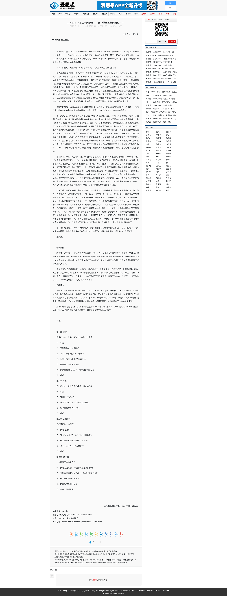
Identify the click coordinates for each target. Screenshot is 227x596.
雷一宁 (148, 172)
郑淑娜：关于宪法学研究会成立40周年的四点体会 (164, 99)
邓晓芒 (168, 156)
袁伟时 (148, 166)
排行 (174, 14)
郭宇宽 (158, 144)
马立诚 (168, 144)
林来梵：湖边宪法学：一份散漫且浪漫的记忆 (162, 59)
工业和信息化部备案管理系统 (113, 593)
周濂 (147, 156)
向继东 (168, 147)
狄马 (167, 163)
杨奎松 (158, 153)
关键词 (152, 14)
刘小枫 (158, 169)
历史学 (128, 14)
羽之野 (168, 187)
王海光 (168, 153)
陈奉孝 (158, 159)
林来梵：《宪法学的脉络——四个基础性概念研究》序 (166, 82)
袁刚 (157, 181)
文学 (120, 14)
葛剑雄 (148, 178)
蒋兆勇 (168, 172)
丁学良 (158, 135)
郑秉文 (148, 187)
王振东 (158, 163)
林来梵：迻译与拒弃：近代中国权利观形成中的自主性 (166, 72)
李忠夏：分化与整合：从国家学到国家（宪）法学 (164, 118)
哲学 (136, 14)
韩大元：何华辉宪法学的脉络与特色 (159, 95)
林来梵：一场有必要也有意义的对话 (159, 65)
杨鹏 (157, 156)
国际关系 (86, 14)
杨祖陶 (148, 147)
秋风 (147, 169)
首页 (53, 14)
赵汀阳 (148, 150)
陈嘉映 (168, 138)
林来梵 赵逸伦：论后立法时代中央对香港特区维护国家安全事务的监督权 (172, 68)
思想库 (144, 14)
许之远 (148, 181)
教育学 (112, 14)
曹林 (167, 135)
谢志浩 (148, 190)
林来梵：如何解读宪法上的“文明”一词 (160, 52)
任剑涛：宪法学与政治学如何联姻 (158, 122)
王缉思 (148, 159)
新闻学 (104, 14)
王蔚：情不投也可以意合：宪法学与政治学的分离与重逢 (166, 115)
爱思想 (68, 6)
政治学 (76, 14)
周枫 (157, 172)
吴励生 (148, 184)
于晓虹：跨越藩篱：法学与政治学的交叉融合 (162, 108)
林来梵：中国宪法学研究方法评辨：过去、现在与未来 (166, 78)
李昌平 (168, 150)
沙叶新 (158, 175)
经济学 (67, 14)
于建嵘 (158, 141)
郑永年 (168, 132)
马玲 (147, 163)
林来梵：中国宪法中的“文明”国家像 (159, 62)
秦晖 (147, 132)
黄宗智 (148, 141)
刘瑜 (167, 175)
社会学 (95, 14)
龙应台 (148, 135)
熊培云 (168, 166)
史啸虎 (158, 166)
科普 (167, 14)
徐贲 (147, 144)
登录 (95, 579)
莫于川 (158, 187)
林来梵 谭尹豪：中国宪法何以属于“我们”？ (161, 55)
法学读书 (74, 518)
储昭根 (158, 178)
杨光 (167, 190)
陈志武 (168, 141)
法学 (60, 14)
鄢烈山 (148, 138)
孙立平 (158, 190)
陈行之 (158, 132)
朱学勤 (158, 184)
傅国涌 (158, 138)
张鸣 (147, 153)
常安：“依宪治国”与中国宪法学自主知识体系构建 (164, 92)
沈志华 (158, 147)
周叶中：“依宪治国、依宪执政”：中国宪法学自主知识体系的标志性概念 (172, 102)
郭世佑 (168, 159)
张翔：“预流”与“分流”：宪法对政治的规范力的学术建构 (166, 112)
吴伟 (147, 175)
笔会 (160, 14)
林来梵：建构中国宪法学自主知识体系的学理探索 (164, 75)
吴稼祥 (168, 178)
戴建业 (158, 150)
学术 (61, 518)
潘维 (167, 184)
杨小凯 (168, 181)
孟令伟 (168, 169)
